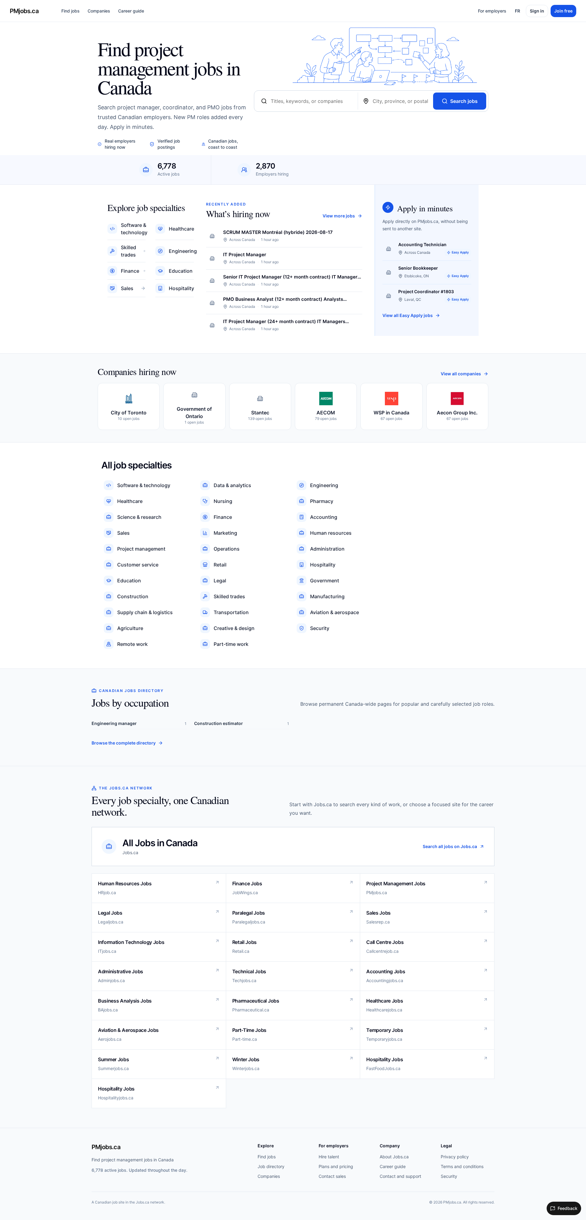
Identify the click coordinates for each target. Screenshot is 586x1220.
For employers (492, 10)
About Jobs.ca (394, 1156)
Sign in (537, 10)
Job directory (271, 1166)
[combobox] (312, 101)
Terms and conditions (462, 1166)
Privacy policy (455, 1156)
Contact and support (400, 1176)
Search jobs (464, 101)
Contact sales (332, 1176)
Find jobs (70, 10)
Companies (99, 10)
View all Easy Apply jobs (407, 315)
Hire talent (329, 1156)
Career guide (131, 10)
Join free (563, 10)
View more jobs (339, 215)
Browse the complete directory (124, 742)
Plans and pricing (336, 1166)
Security (449, 1176)
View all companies (461, 373)
